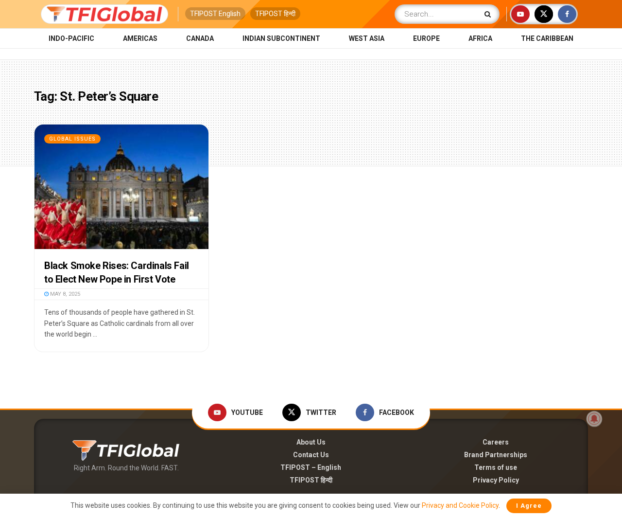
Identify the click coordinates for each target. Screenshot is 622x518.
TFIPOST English (215, 14)
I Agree (529, 505)
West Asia (366, 38)
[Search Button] (490, 14)
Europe (426, 38)
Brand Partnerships (495, 455)
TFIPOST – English (310, 467)
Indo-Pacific (71, 38)
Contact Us (311, 455)
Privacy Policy (496, 480)
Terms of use (495, 467)
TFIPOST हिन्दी (275, 14)
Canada (200, 38)
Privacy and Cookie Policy (460, 505)
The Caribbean (547, 38)
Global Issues (72, 139)
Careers (496, 442)
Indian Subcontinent (281, 38)
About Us (311, 442)
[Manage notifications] (594, 419)
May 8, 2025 (64, 294)
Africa (480, 38)
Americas (140, 38)
